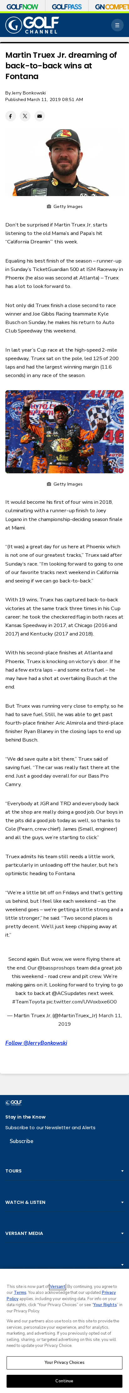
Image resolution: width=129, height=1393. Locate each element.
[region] (64, 1331)
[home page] (32, 25)
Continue (64, 1381)
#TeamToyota (28, 1001)
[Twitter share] (25, 116)
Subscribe (21, 1141)
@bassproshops (56, 967)
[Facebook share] (10, 116)
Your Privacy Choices (64, 1362)
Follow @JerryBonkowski (36, 1043)
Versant (57, 1286)
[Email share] (39, 116)
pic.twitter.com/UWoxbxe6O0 (81, 1001)
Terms (20, 1292)
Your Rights (105, 1305)
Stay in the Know (25, 1117)
